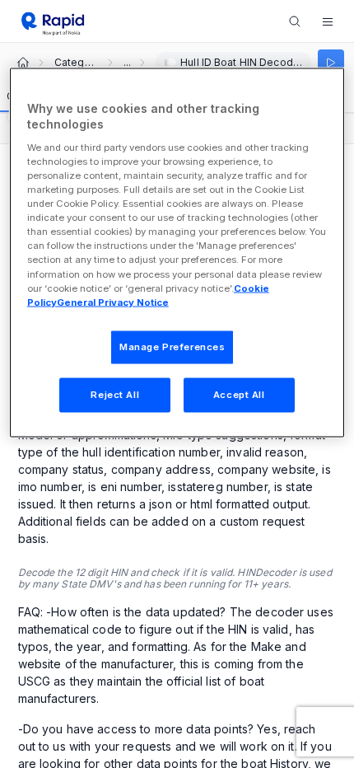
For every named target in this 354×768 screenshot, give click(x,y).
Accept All (239, 394)
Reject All (115, 394)
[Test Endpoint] (331, 62)
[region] (177, 252)
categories (75, 62)
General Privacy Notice (113, 301)
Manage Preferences (172, 346)
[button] (327, 21)
